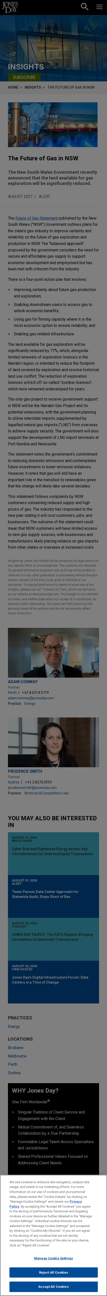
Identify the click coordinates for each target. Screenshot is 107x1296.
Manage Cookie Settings (53, 1258)
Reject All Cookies (53, 1272)
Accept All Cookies (53, 1287)
